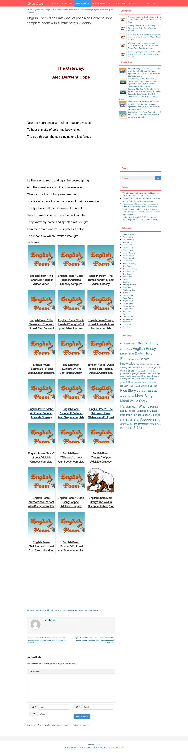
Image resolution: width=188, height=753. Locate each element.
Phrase (125, 292)
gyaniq (44, 610)
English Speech (128, 258)
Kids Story (126, 282)
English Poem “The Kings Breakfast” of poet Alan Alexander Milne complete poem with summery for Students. (144, 114)
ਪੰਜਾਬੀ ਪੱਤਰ (126, 327)
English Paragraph (129, 253)
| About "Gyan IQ (99, 747)
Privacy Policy (71, 747)
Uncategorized (128, 319)
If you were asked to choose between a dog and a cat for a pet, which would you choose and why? (144, 37)
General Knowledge (101, 3)
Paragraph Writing (135, 406)
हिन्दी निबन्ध (132, 3)
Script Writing (127, 308)
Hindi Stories (127, 276)
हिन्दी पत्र (158, 424)
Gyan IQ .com (36, 3)
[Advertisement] (71, 46)
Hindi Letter (146, 382)
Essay (125, 358)
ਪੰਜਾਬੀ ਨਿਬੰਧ (127, 324)
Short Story (127, 311)
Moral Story (67, 3)
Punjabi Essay (120, 3)
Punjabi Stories (128, 306)
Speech (146, 419)
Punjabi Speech (141, 415)
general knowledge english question (133, 373)
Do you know (127, 242)
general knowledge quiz (144, 376)
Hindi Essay (127, 266)
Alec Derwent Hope (81, 610)
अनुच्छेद (123, 423)
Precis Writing (128, 298)
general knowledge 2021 (144, 364)
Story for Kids (128, 316)
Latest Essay (147, 390)
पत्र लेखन (130, 424)
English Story (127, 260)
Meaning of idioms (129, 284)
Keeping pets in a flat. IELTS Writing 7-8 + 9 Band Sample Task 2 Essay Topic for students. (144, 28)
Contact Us (85, 747)
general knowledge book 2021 (145, 371)
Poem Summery (129, 295)
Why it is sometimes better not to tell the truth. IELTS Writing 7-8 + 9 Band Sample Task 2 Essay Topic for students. (143, 45)
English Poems (82, 3)
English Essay (128, 247)
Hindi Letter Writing (130, 269)
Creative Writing (128, 239)
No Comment (67, 610)
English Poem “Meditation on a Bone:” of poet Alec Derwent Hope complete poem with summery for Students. (94, 640)
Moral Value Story (129, 290)
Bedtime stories (128, 343)
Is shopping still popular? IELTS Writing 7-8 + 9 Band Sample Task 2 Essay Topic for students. (144, 54)
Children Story (128, 237)
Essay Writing (135, 359)
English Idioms (128, 250)
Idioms (125, 279)
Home (54, 3)
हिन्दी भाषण (124, 427)
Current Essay (126, 349)
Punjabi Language (138, 410)
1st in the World (128, 234)
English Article (128, 244)
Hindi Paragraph (128, 271)
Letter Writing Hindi (127, 396)
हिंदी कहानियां (126, 322)
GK (128, 382)
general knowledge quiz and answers (139, 377)
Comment (35, 671)
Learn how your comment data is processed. (73, 725)
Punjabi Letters (128, 303)
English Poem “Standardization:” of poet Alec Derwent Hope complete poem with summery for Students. (46, 640)
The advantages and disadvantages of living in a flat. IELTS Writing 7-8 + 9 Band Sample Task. (144, 19)
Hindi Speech (127, 274)
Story (124, 314)
